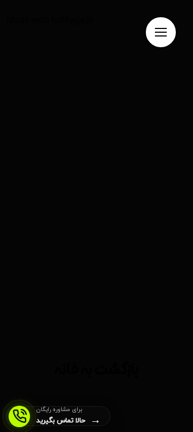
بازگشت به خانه (96, 372)
